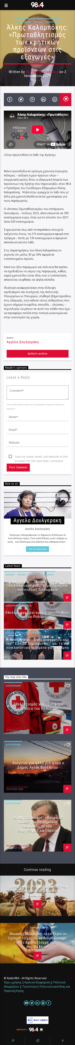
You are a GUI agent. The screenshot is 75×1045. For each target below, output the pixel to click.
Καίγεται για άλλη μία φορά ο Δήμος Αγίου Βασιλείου (38, 765)
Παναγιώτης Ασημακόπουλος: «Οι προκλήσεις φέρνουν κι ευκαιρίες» (38, 890)
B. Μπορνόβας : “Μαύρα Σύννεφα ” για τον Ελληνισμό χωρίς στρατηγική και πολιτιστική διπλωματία (37, 585)
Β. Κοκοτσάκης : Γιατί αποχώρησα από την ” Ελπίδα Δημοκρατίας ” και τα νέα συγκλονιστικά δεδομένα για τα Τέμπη (37, 644)
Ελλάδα (21, 574)
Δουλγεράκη (23, 22)
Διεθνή (9, 574)
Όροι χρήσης (12, 982)
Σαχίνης (49, 574)
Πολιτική (34, 574)
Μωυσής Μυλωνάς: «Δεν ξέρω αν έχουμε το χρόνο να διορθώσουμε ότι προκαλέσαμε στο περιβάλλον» (37, 940)
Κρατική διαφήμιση (37, 982)
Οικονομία (52, 22)
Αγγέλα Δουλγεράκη (42, 72)
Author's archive (37, 353)
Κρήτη (38, 22)
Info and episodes (37, 549)
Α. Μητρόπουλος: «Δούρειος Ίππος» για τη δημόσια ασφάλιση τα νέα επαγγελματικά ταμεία (38, 824)
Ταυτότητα (29, 986)
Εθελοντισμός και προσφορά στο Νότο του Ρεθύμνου (37, 615)
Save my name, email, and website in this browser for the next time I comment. (41, 457)
